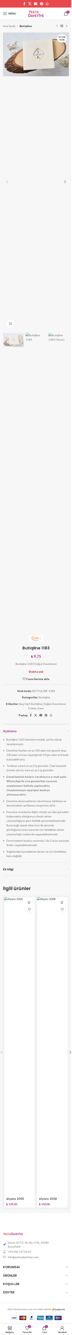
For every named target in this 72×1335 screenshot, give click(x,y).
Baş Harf (24, 704)
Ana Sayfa (9, 26)
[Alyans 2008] (52, 1046)
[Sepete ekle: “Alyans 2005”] (29, 902)
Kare (41, 708)
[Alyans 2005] (19, 1046)
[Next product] (66, 26)
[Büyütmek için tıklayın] (10, 323)
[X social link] (30, 4)
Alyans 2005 (15, 1199)
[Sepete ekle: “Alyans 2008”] (62, 902)
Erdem (32, 708)
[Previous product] (57, 26)
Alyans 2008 (48, 1199)
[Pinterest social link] (41, 4)
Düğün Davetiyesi (54, 704)
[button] (7, 182)
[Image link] (13, 1233)
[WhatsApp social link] (47, 4)
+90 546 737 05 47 (19, 1251)
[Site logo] (36, 13)
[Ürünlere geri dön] (61, 26)
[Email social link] (36, 4)
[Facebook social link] (24, 4)
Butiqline (26, 26)
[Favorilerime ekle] (29, 909)
